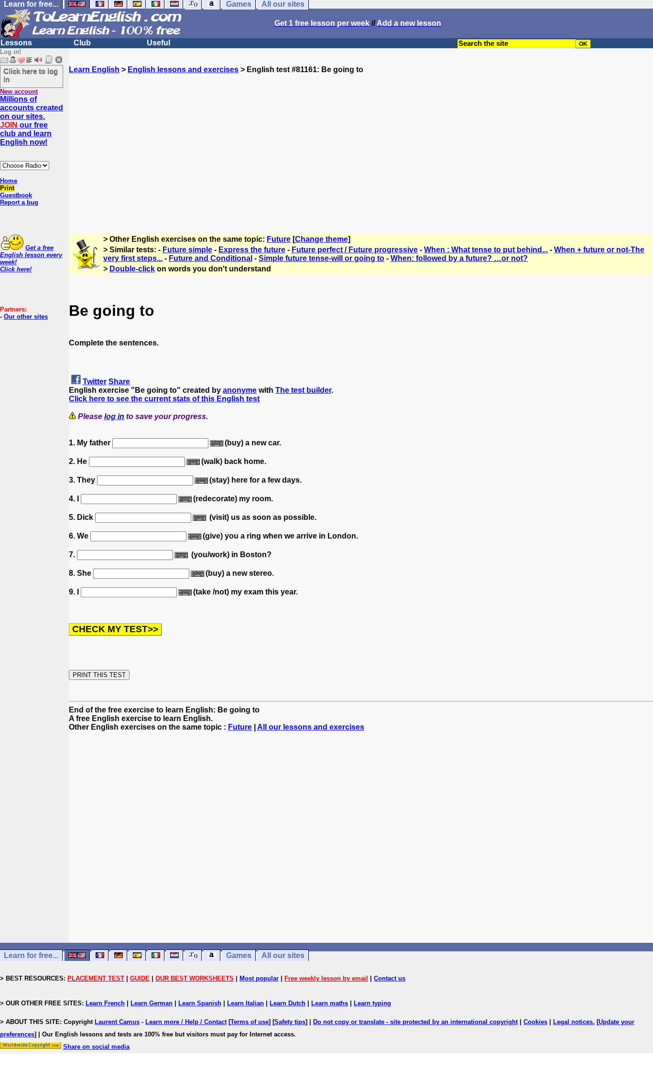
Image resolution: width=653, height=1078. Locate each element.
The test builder (303, 390)
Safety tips (289, 1021)
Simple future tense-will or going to (321, 258)
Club (82, 43)
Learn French (105, 1003)
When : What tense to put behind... (486, 250)
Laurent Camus (117, 1021)
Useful (158, 43)
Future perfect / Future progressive (355, 250)
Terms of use (249, 1021)
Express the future (251, 250)
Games (238, 955)
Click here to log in (30, 75)
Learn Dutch (287, 1003)
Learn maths (329, 1003)
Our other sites (26, 316)
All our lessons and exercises (310, 727)
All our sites (283, 955)
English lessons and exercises (183, 69)
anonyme (240, 390)
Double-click (132, 269)
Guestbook (16, 195)
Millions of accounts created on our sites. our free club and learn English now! (31, 120)
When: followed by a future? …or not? (459, 258)
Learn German (152, 1003)
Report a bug (19, 202)
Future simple (187, 250)
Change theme (321, 239)
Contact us (389, 978)
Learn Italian (245, 1003)
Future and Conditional (210, 258)
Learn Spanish (199, 1003)
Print (7, 188)
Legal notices (573, 1021)
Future (279, 239)
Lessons (16, 43)
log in (114, 416)
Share (119, 381)
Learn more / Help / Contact (186, 1021)
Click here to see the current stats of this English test (164, 399)
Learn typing (372, 1003)
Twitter (95, 381)
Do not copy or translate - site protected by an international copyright (415, 1021)
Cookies (535, 1021)
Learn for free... (31, 955)
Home (8, 180)
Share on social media (96, 1046)
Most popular (259, 978)
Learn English (94, 69)
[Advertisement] (361, 141)
